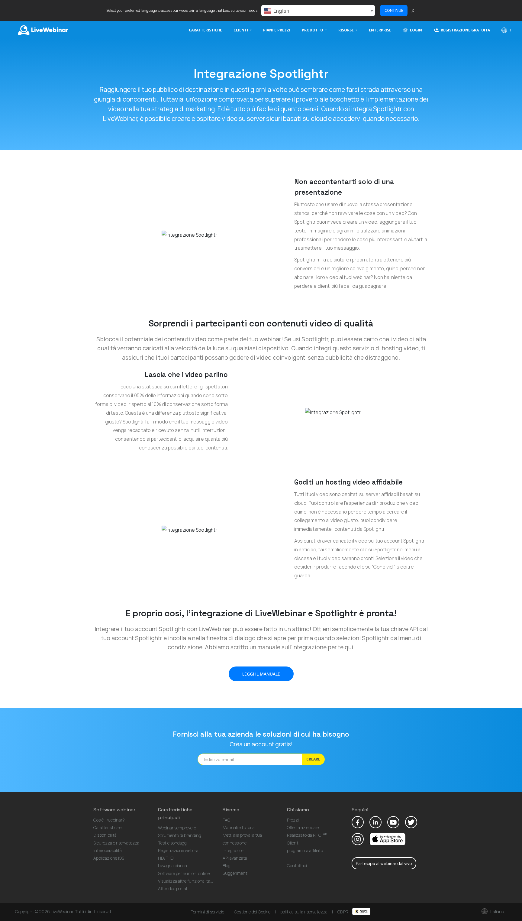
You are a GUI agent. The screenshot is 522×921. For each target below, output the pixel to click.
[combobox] (318, 10)
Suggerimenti (235, 873)
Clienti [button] (241, 30)
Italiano (496, 911)
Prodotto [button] (313, 30)
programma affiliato (305, 850)
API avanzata (235, 858)
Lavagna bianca (172, 865)
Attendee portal (172, 888)
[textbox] (318, 11)
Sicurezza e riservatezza (116, 843)
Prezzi (293, 820)
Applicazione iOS (108, 858)
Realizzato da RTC (307, 835)
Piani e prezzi (276, 30)
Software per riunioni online (184, 873)
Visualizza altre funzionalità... (185, 881)
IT (511, 30)
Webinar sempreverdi (177, 828)
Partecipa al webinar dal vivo (384, 863)
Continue (394, 10)
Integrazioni (234, 850)
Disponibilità (105, 835)
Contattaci (297, 865)
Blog (226, 865)
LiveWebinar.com (43, 30)
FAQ (226, 820)
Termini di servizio (207, 912)
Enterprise (380, 30)
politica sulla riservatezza (303, 912)
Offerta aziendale (303, 827)
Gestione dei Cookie (252, 912)
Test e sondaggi (173, 843)
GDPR (343, 912)
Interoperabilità (107, 850)
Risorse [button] (346, 30)
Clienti (293, 843)
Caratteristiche (205, 30)
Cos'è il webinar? (109, 820)
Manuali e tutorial (239, 827)
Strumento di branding (179, 835)
